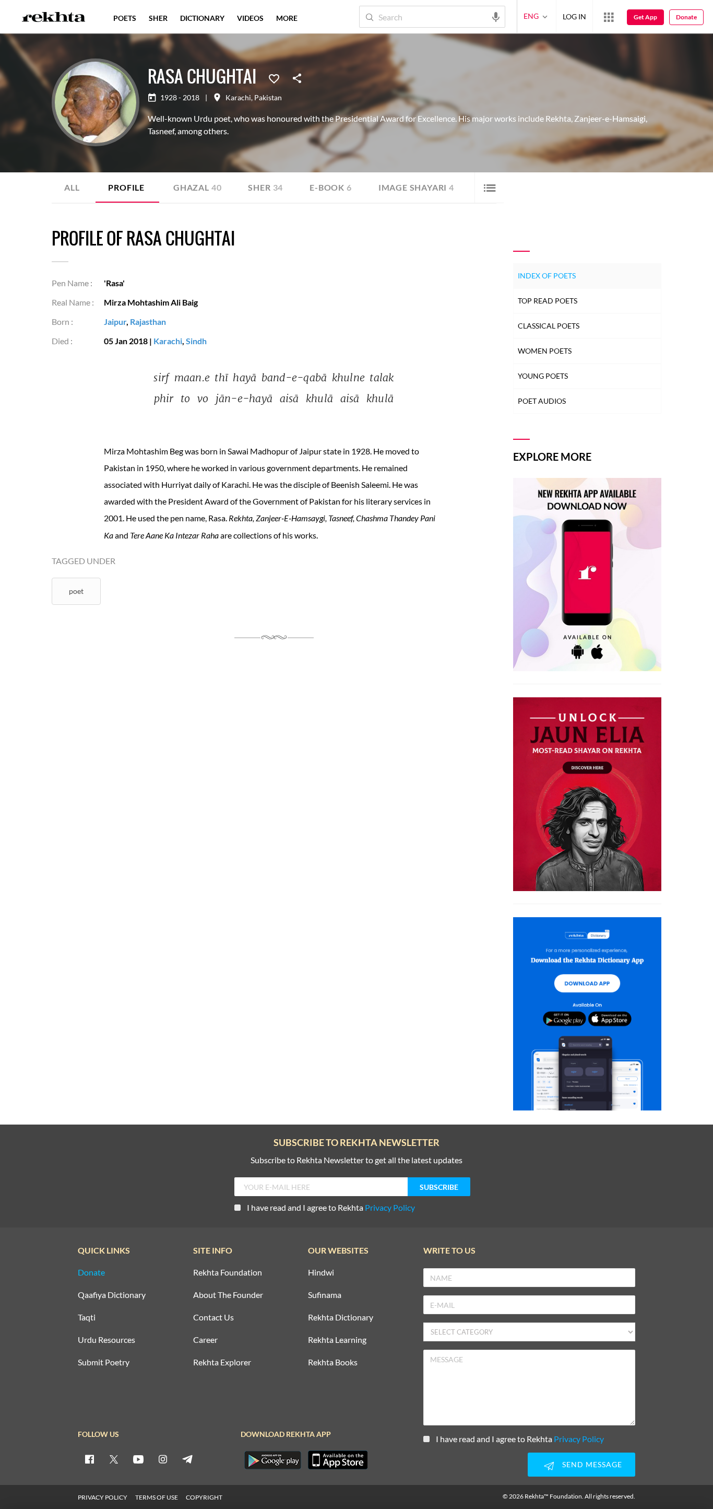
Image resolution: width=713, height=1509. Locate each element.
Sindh (196, 341)
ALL (71, 187)
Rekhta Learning (337, 1340)
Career (205, 1340)
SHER (158, 18)
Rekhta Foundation (227, 1272)
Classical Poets (548, 325)
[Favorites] (274, 77)
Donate (686, 17)
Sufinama (324, 1295)
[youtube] (138, 1458)
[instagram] (163, 1458)
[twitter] (113, 1458)
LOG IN (574, 16)
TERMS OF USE (156, 1497)
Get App (645, 17)
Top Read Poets (547, 300)
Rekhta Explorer (222, 1362)
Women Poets (545, 350)
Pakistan (268, 97)
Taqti (87, 1317)
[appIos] (337, 1459)
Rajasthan (148, 321)
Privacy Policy (390, 1207)
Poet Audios (542, 400)
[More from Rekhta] (608, 16)
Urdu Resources (106, 1340)
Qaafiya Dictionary (112, 1295)
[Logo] (54, 18)
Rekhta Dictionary (340, 1317)
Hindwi (321, 1272)
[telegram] (187, 1458)
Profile (126, 187)
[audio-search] (495, 16)
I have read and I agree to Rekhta (331, 1207)
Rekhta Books (333, 1362)
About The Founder (228, 1295)
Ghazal (197, 187)
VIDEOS (250, 18)
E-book (331, 187)
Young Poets (543, 375)
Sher (265, 187)
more (287, 18)
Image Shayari (416, 187)
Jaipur (115, 321)
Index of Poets (547, 275)
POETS (124, 18)
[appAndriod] (272, 1459)
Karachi (238, 97)
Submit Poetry (103, 1362)
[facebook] (89, 1458)
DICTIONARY (202, 18)
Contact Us (213, 1317)
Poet (76, 591)
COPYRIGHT (204, 1497)
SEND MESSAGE (592, 1464)
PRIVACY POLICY (102, 1497)
